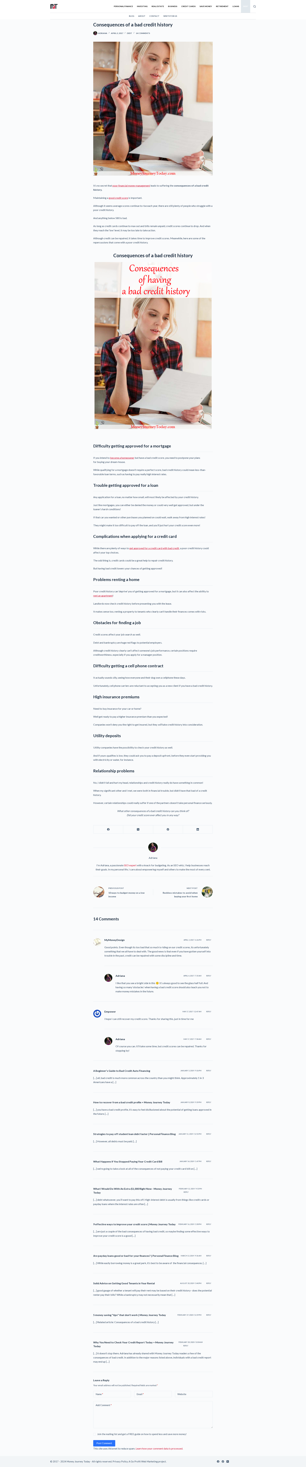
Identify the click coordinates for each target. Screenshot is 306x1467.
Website (181, 1394)
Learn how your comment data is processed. (159, 1448)
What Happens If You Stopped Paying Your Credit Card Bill (127, 1161)
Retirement (222, 6)
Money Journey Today (78, 1461)
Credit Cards (188, 6)
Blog (131, 16)
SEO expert (130, 865)
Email (140, 1394)
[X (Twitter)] (138, 829)
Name (99, 1394)
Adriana (120, 975)
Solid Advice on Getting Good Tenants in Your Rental (124, 1283)
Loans (236, 6)
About (141, 16)
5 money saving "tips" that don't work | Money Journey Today (129, 1314)
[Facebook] (108, 829)
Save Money (206, 6)
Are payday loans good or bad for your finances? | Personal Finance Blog (135, 1255)
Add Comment (104, 1405)
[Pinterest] (168, 829)
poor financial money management (131, 185)
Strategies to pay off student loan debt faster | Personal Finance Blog (134, 1133)
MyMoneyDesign (114, 939)
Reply (208, 940)
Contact (154, 16)
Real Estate (158, 6)
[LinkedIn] (198, 829)
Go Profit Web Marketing (144, 1461)
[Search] (254, 6)
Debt (245, 6)
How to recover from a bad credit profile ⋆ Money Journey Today (131, 1102)
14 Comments (143, 33)
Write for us (170, 16)
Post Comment (104, 1443)
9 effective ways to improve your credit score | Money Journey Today (134, 1224)
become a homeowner (122, 457)
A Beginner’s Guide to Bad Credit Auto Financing (121, 1070)
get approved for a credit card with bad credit (154, 548)
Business (172, 6)
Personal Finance (123, 6)
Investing (142, 6)
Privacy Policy (120, 1461)
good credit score (118, 197)
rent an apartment (103, 595)
